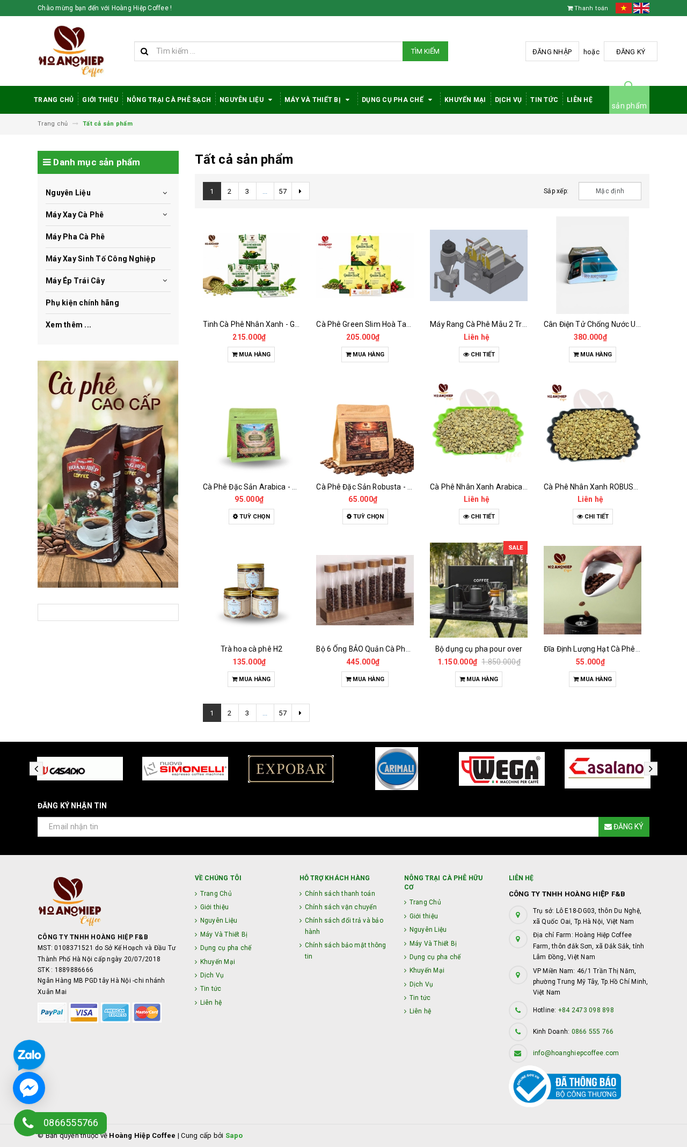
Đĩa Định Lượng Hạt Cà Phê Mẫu (598, 649)
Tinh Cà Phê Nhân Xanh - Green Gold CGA (274, 324)
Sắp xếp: (556, 191)
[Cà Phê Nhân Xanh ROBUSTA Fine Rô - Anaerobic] (592, 428)
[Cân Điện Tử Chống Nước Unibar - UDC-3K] (592, 265)
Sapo (234, 1135)
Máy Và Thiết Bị (313, 100)
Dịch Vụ (508, 100)
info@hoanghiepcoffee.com (576, 1053)
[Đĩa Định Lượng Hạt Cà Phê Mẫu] (592, 590)
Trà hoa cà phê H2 (251, 649)
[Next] (300, 191)
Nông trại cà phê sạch (169, 100)
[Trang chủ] (82, 51)
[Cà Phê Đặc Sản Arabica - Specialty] (252, 428)
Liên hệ (580, 100)
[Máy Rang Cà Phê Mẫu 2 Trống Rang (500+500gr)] (479, 265)
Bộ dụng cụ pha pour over (478, 649)
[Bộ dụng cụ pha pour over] (479, 590)
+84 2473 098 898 (586, 1010)
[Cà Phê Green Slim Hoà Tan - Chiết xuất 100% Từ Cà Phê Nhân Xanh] (365, 265)
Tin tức (544, 100)
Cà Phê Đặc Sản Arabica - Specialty (263, 487)
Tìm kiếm (425, 51)
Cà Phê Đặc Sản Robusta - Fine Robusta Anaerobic (402, 487)
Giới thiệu (100, 100)
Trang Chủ (54, 100)
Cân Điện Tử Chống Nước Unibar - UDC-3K (614, 324)
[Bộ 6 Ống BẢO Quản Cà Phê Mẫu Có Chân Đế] (365, 590)
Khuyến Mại (465, 100)
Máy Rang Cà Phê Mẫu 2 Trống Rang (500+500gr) (514, 324)
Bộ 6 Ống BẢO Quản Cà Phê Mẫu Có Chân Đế (391, 649)
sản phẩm (629, 105)
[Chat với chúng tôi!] (29, 1088)
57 (283, 191)
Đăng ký (631, 52)
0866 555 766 (593, 1031)
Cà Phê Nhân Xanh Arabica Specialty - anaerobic (513, 487)
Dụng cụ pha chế (393, 100)
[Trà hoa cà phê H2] (252, 590)
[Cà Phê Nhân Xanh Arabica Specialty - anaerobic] (479, 428)
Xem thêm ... (68, 324)
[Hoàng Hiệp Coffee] (108, 474)
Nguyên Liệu (242, 100)
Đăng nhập (552, 52)
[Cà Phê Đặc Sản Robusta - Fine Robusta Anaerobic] (365, 428)
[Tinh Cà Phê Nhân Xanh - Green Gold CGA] (252, 265)
